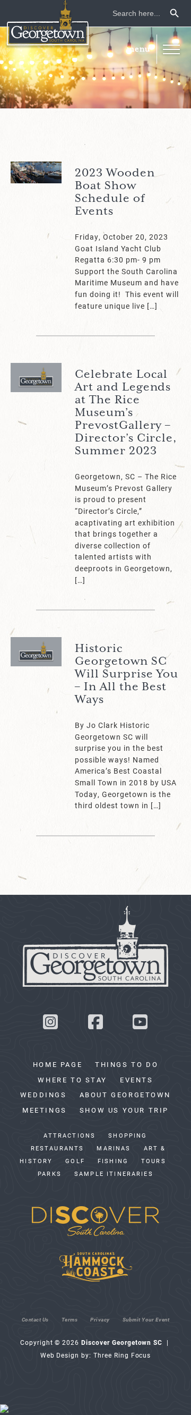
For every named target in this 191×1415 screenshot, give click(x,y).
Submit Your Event (146, 1319)
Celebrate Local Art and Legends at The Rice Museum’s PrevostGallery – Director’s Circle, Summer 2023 (126, 412)
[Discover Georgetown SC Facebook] (95, 1024)
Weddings (43, 1094)
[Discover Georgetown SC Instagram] (50, 1024)
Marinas (114, 1148)
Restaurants (57, 1148)
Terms (70, 1319)
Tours (153, 1161)
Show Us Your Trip (124, 1110)
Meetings (44, 1110)
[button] (171, 49)
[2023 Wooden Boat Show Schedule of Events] (36, 172)
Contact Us (35, 1319)
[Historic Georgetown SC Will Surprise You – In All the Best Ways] (36, 651)
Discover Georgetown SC (47, 24)
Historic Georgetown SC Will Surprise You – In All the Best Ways (126, 674)
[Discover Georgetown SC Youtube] (140, 1024)
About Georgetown (125, 1094)
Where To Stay (72, 1079)
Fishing (113, 1161)
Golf (75, 1161)
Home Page (57, 1064)
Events (136, 1079)
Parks (50, 1173)
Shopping (127, 1135)
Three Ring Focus (122, 1355)
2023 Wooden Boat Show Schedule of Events (115, 192)
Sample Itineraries (113, 1173)
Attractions (70, 1135)
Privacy (100, 1319)
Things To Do (126, 1064)
